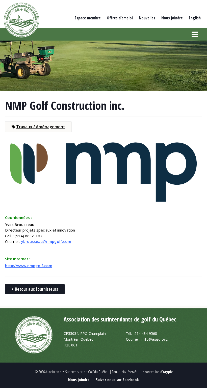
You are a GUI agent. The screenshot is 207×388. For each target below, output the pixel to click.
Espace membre (88, 18)
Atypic (168, 371)
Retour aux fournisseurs (36, 289)
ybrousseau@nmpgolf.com (46, 241)
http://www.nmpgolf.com (28, 265)
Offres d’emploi (120, 18)
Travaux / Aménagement (40, 127)
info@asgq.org (154, 339)
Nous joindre (172, 18)
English (195, 18)
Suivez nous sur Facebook (117, 379)
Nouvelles (147, 18)
